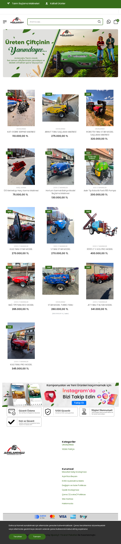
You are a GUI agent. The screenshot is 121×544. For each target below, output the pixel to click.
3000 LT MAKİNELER (100, 246)
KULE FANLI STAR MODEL (21, 249)
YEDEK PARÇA (68, 449)
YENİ (9, 94)
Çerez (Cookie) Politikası (74, 494)
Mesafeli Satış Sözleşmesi (74, 472)
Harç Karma (21, 188)
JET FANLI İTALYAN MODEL (100, 304)
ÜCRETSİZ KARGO (92, 158)
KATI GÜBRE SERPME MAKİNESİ (21, 131)
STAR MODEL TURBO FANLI (60, 304)
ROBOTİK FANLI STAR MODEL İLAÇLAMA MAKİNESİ (99, 133)
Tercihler (18, 536)
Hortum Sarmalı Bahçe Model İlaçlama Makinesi (60, 192)
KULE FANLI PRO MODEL (21, 364)
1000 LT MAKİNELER (60, 246)
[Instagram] (60, 395)
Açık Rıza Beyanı (69, 476)
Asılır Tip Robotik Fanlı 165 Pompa (100, 190)
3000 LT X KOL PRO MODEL (100, 249)
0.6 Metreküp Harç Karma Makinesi (21, 190)
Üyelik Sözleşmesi (70, 490)
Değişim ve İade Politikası (74, 485)
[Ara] (99, 21)
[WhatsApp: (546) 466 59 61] (109, 21)
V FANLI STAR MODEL (60, 249)
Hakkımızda (67, 503)
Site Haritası (67, 499)
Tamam (37, 536)
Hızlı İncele (21, 122)
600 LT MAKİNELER (100, 188)
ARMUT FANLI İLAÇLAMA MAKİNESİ (60, 131)
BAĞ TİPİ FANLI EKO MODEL (21, 304)
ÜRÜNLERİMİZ (21, 129)
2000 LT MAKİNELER (60, 188)
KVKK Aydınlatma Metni (73, 481)
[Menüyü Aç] (5, 22)
